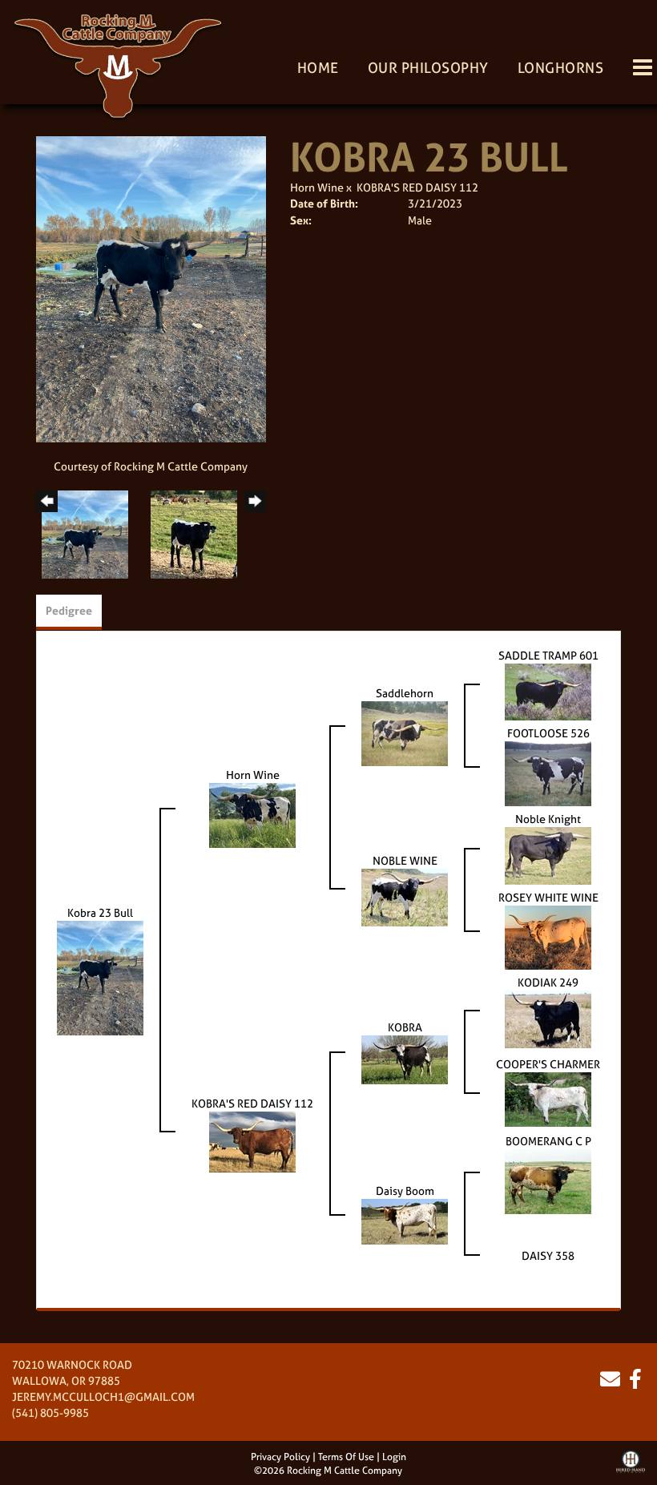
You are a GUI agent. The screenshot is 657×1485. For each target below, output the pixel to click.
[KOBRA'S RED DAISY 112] (252, 1140)
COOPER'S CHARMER (548, 1063)
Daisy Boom (405, 1190)
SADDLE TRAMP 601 (548, 655)
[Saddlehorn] (404, 732)
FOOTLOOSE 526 (548, 732)
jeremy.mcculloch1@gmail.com (103, 1396)
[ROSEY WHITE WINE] (548, 936)
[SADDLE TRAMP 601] (548, 690)
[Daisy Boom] (404, 1220)
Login (394, 1457)
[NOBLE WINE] (404, 896)
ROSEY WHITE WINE (548, 897)
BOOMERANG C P (548, 1140)
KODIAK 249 (548, 982)
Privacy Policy (280, 1457)
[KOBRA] (404, 1058)
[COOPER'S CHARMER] (548, 1098)
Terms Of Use (346, 1457)
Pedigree (69, 610)
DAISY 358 (548, 1255)
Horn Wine (317, 187)
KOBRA (405, 1027)
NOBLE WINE (405, 860)
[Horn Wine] (252, 813)
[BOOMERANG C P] (548, 1180)
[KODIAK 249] (548, 1018)
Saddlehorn (404, 692)
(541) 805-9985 (50, 1412)
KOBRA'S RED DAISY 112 (417, 187)
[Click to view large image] (151, 288)
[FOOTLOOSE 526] (548, 772)
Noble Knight (548, 818)
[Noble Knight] (548, 854)
